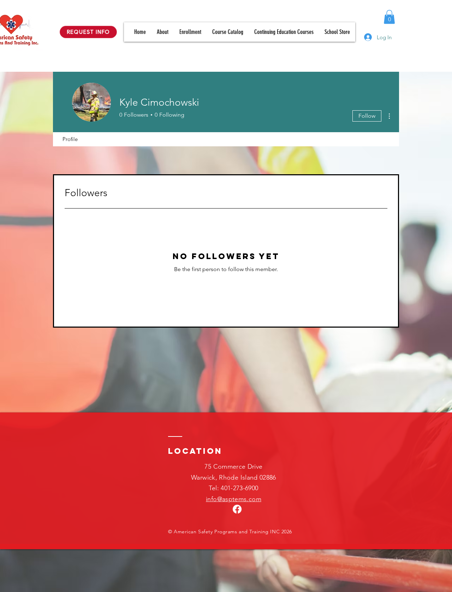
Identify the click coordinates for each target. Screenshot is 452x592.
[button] (389, 17)
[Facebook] (237, 509)
